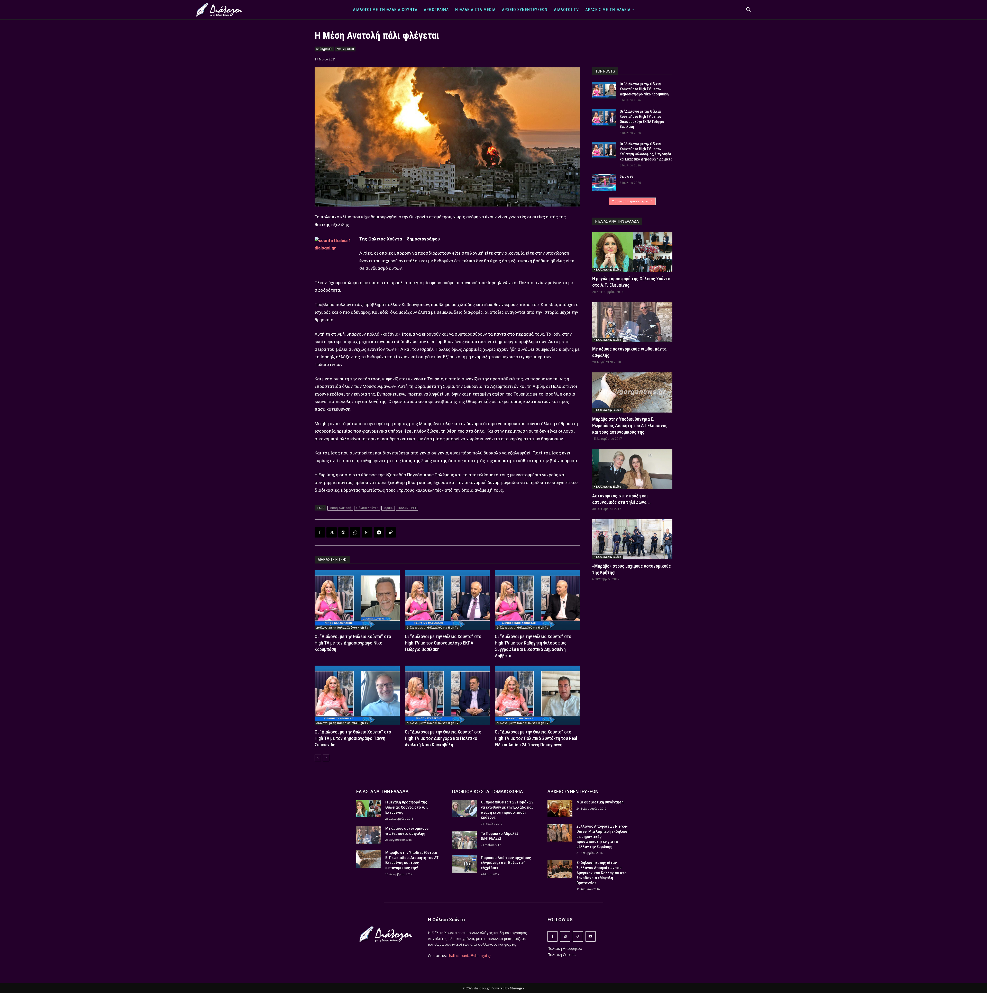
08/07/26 (626, 176)
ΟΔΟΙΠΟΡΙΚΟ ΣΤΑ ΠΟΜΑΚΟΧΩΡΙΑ (487, 791)
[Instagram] (565, 936)
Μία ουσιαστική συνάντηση (600, 802)
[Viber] (343, 532)
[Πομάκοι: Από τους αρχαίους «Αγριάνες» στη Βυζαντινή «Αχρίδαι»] (464, 864)
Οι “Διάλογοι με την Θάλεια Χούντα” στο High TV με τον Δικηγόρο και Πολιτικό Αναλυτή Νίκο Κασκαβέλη (443, 738)
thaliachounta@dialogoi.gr (469, 955)
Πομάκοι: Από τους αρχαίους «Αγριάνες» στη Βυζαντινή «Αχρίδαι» (506, 863)
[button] (748, 10)
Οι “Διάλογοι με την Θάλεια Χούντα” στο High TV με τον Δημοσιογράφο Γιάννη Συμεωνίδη (353, 738)
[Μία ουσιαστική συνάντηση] (559, 808)
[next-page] (326, 758)
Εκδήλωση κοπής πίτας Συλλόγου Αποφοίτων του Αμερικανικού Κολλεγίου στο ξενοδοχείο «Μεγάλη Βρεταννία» (602, 873)
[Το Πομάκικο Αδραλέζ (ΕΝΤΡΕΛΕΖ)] (464, 840)
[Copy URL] (391, 532)
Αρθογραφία (324, 49)
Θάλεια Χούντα (367, 508)
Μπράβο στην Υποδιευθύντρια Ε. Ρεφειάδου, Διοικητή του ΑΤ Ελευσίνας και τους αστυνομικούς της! (630, 425)
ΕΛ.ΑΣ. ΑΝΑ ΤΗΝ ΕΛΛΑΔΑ (382, 791)
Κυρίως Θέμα (345, 49)
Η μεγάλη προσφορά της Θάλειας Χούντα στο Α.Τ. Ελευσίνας (406, 807)
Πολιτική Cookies (561, 954)
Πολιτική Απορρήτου (564, 948)
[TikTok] (578, 936)
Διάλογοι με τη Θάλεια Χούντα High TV (342, 627)
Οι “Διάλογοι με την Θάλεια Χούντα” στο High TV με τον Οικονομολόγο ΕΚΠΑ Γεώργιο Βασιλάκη (443, 643)
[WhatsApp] (355, 532)
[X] (331, 532)
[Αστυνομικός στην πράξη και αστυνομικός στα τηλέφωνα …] (632, 469)
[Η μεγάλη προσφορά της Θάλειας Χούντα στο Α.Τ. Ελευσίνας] (632, 252)
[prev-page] (318, 758)
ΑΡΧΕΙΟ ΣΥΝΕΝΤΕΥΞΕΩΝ (572, 791)
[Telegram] (379, 532)
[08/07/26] (604, 182)
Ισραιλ (388, 508)
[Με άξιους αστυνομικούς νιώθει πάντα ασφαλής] (632, 322)
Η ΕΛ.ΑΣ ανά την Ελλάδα (607, 269)
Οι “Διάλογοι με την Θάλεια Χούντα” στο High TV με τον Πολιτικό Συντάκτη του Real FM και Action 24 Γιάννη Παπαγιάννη (536, 738)
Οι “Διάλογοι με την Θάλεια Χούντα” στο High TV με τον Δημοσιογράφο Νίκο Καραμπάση (353, 643)
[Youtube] (591, 936)
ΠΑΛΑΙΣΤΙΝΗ (407, 508)
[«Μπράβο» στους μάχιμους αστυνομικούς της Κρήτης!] (632, 539)
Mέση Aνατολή (340, 508)
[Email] (367, 532)
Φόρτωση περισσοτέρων (630, 201)
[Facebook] (320, 532)
